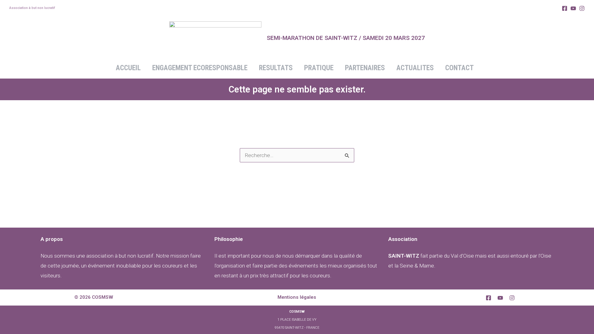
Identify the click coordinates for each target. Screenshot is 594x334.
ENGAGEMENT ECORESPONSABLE (200, 68)
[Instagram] (582, 8)
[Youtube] (573, 8)
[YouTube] (500, 298)
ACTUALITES (415, 68)
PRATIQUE (319, 68)
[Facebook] (564, 8)
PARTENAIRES (365, 68)
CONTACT (459, 68)
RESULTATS (276, 68)
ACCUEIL (128, 68)
